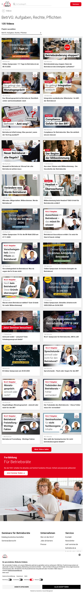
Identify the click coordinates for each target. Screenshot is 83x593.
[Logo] (7, 4)
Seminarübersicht (9, 541)
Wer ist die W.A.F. (47, 537)
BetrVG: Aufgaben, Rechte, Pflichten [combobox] (14, 33)
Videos (9, 11)
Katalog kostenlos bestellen (13, 537)
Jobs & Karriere (46, 541)
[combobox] (33, 4)
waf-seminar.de (71, 544)
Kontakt (68, 537)
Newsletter (69, 541)
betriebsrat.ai (70, 548)
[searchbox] (33, 4)
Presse (43, 544)
